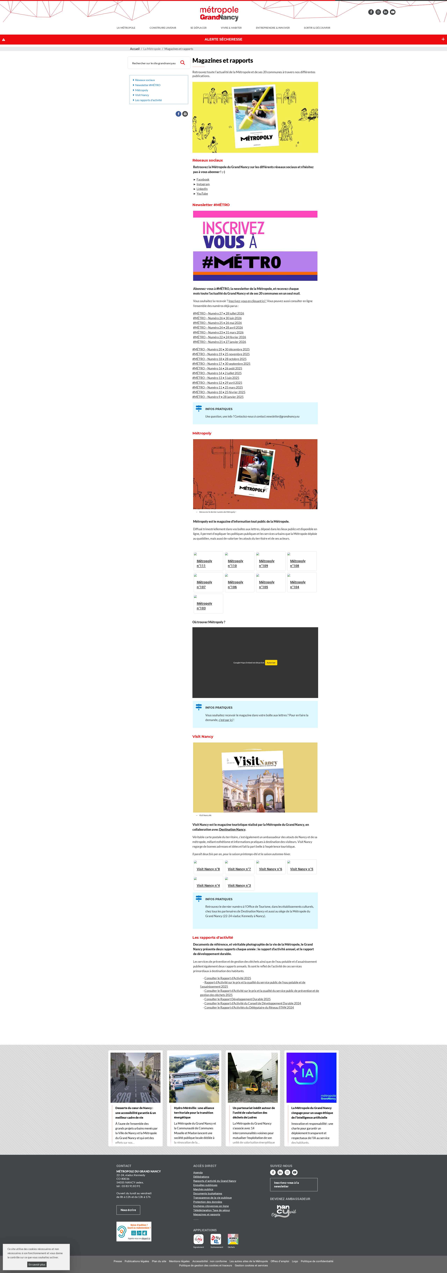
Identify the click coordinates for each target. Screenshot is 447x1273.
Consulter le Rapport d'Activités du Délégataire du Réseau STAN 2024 (249, 1007)
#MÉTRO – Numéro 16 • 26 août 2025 (217, 368)
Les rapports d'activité (148, 100)
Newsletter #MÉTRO (147, 85)
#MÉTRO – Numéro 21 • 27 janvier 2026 (219, 342)
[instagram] (378, 12)
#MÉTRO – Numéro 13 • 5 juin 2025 (215, 378)
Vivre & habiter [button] (231, 27)
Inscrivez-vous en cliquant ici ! (247, 301)
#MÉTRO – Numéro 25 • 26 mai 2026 (217, 323)
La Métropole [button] (126, 27)
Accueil (135, 49)
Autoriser (271, 662)
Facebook (203, 179)
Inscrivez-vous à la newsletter (286, 1184)
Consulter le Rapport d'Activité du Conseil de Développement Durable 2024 (252, 1003)
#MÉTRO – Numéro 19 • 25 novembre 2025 (221, 354)
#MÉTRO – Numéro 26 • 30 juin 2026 (217, 318)
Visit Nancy (142, 95)
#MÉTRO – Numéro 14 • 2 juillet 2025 (217, 373)
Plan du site (159, 1261)
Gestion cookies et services (251, 1265)
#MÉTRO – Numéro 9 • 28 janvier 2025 (218, 397)
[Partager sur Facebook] (178, 114)
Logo (295, 1261)
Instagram (203, 184)
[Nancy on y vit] (283, 1211)
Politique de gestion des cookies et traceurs (205, 1265)
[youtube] (392, 12)
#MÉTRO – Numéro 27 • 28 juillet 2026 (218, 313)
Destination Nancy (232, 829)
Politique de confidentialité (317, 1261)
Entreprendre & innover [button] (273, 27)
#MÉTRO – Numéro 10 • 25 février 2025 (218, 392)
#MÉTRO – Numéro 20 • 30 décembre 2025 (221, 349)
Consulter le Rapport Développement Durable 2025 (237, 999)
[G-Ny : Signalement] (200, 1239)
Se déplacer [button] (198, 27)
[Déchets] (233, 1239)
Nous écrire (128, 1210)
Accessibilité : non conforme (209, 1261)
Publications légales (137, 1261)
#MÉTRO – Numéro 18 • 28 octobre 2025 (219, 359)
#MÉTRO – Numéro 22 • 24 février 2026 (219, 337)
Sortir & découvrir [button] (317, 27)
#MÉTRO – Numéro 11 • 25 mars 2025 (217, 387)
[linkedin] (385, 12)
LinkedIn (202, 189)
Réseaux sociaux (145, 80)
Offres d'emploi (280, 1261)
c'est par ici (226, 720)
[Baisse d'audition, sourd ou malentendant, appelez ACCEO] (133, 1231)
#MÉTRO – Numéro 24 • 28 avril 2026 (218, 327)
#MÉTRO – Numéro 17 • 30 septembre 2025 (221, 363)
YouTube (202, 193)
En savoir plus (37, 1264)
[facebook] (371, 12)
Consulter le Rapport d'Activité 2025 (227, 978)
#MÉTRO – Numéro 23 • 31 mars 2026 (218, 332)
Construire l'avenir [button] (163, 27)
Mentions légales (179, 1261)
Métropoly (141, 90)
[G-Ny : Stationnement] (218, 1239)
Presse (118, 1261)
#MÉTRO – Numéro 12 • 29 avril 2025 (217, 383)
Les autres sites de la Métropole (249, 1261)
